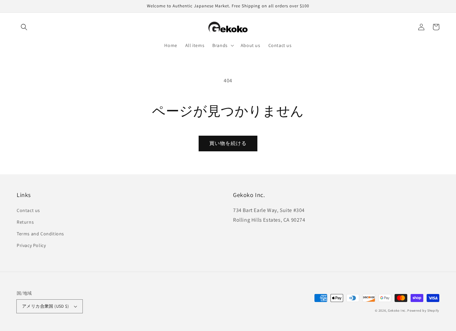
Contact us (28, 210)
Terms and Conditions (40, 234)
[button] (24, 27)
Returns (25, 222)
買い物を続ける (228, 143)
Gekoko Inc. (397, 310)
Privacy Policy (31, 245)
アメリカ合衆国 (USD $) (45, 306)
